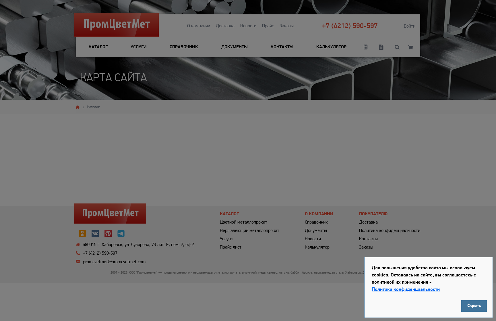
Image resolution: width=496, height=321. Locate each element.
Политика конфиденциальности (406, 289)
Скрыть (474, 306)
